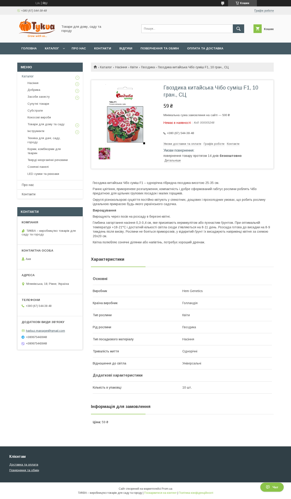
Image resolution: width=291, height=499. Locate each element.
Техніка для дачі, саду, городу (44, 140)
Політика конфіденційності (196, 492)
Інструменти (36, 131)
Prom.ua (167, 488)
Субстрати (35, 110)
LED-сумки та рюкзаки (43, 174)
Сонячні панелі (38, 166)
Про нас (79, 48)
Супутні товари (38, 103)
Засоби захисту (39, 96)
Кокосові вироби (39, 117)
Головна (29, 48)
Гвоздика (148, 67)
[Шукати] (238, 28)
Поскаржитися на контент (160, 492)
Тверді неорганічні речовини (48, 160)
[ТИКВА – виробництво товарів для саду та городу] (36, 36)
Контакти (102, 48)
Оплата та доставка (205, 48)
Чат (275, 487)
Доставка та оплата (23, 464)
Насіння (121, 67)
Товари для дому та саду (46, 124)
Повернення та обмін (159, 48)
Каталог (52, 48)
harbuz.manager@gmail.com (45, 330)
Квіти (134, 67)
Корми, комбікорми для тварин (44, 151)
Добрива (34, 90)
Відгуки (125, 48)
